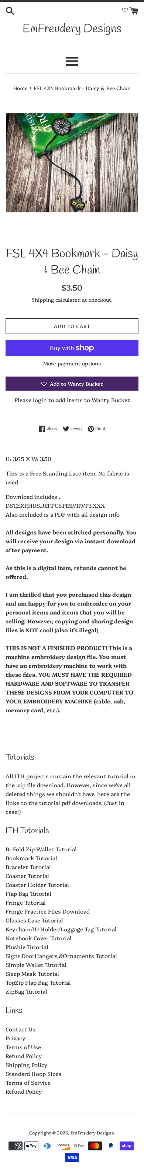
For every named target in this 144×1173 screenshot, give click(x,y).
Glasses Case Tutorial (34, 920)
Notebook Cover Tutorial (39, 938)
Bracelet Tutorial (28, 867)
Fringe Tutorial (26, 902)
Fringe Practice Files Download (48, 911)
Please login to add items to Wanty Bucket (72, 400)
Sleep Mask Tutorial (32, 973)
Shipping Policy (27, 1064)
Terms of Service (28, 1082)
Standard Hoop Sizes (33, 1073)
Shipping (42, 299)
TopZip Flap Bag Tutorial (38, 982)
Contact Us (20, 1029)
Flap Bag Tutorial (28, 893)
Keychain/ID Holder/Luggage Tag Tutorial (61, 929)
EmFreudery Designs (72, 29)
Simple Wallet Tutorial (36, 964)
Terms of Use (23, 1047)
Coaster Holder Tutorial (37, 884)
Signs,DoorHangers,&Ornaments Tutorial (61, 956)
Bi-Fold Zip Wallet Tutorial (41, 849)
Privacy (15, 1038)
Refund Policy (24, 1056)
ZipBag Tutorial (26, 991)
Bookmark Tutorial (31, 858)
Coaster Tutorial (27, 875)
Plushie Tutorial (27, 947)
